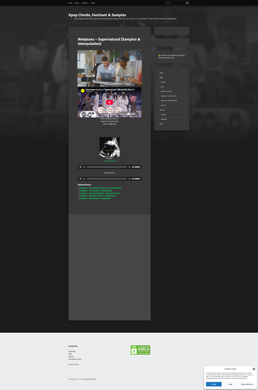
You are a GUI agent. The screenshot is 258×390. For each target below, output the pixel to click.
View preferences (247, 384)
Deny (230, 384)
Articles (163, 105)
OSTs (162, 87)
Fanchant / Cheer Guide (168, 96)
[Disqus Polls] (109, 239)
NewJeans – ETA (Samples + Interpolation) (95, 198)
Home (70, 3)
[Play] (81, 167)
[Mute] (133, 167)
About (93, 3)
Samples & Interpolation (169, 100)
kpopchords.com (90, 379)
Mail (70, 354)
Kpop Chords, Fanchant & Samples (97, 15)
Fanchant (164, 119)
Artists (163, 82)
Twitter (71, 356)
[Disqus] (109, 292)
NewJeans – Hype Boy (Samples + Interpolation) (97, 196)
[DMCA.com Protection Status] (140, 350)
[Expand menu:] (79, 2)
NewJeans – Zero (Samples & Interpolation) (96, 191)
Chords (163, 114)
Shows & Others (166, 91)
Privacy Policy (74, 364)
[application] (109, 167)
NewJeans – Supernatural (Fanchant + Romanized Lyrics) (100, 188)
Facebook (72, 351)
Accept (214, 384)
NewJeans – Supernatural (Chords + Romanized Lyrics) (100, 193)
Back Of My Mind (110, 161)
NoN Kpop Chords (75, 359)
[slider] (137, 167)
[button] (254, 369)
